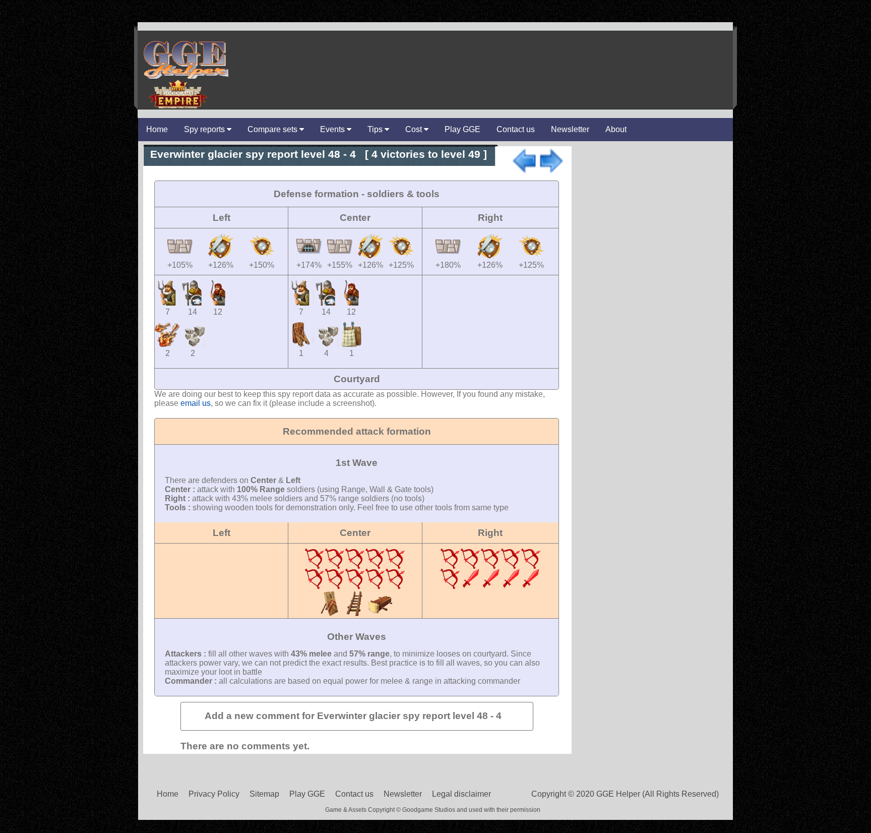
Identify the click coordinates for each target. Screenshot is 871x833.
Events (333, 129)
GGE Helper (185, 59)
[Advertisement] (478, 55)
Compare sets (273, 129)
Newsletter (570, 129)
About (616, 129)
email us (195, 403)
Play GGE (462, 129)
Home (157, 129)
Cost (414, 129)
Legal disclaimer (461, 794)
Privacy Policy (214, 794)
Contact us (515, 129)
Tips (376, 129)
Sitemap (264, 794)
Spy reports (205, 129)
